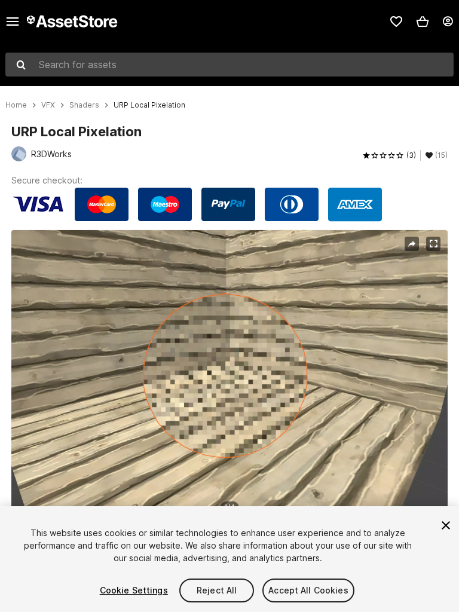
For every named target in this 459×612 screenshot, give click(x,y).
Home (16, 105)
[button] (422, 21)
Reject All (217, 590)
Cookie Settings (134, 590)
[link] (396, 21)
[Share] (412, 244)
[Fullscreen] (433, 244)
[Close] (446, 525)
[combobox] (229, 64)
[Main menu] (13, 21)
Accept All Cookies (308, 590)
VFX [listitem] (48, 105)
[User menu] (448, 21)
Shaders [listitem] (84, 105)
